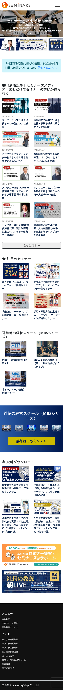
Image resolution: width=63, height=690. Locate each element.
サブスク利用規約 (10, 643)
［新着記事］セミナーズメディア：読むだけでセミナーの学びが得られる (31, 89)
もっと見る (30, 245)
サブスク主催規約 (10, 647)
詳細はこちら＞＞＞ (31, 441)
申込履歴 (6, 619)
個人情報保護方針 (10, 651)
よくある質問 (8, 655)
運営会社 (6, 663)
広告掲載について (10, 627)
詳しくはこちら (47, 67)
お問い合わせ (8, 667)
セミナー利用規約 (10, 639)
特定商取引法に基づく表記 (14, 659)
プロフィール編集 (10, 623)
